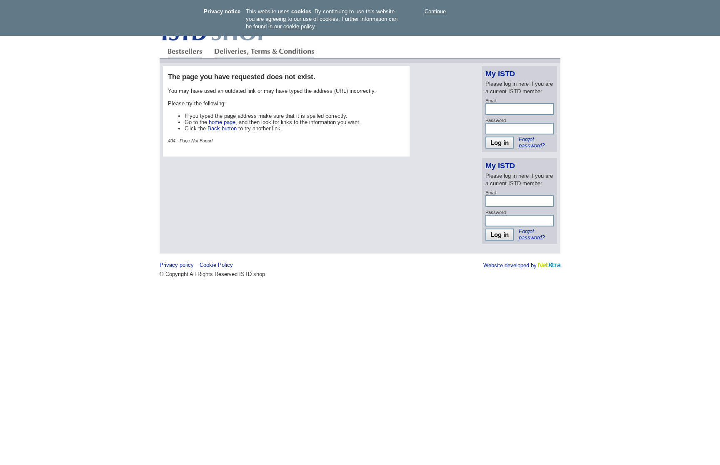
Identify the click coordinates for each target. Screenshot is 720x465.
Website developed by (510, 265)
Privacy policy (177, 265)
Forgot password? (532, 142)
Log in (499, 142)
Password (495, 120)
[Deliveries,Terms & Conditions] (264, 51)
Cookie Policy (216, 265)
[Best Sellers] (185, 51)
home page (222, 122)
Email (490, 100)
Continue (435, 11)
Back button (222, 128)
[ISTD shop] (215, 42)
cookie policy (299, 26)
